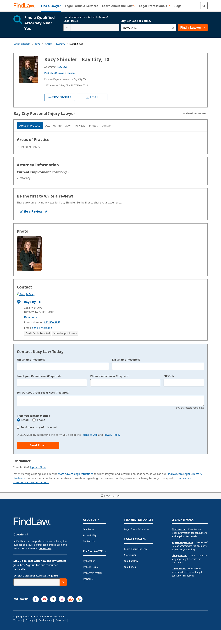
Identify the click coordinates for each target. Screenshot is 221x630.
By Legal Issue (91, 566)
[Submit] (63, 582)
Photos (93, 125)
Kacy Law (60, 44)
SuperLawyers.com (182, 542)
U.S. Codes (130, 566)
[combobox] (91, 27)
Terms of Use (89, 435)
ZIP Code (169, 376)
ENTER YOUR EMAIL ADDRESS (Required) (36, 575)
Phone (41, 420)
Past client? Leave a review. (59, 73)
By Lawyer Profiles (92, 572)
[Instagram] (62, 599)
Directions (30, 317)
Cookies (60, 620)
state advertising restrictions (75, 474)
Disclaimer (45, 620)
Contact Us (89, 541)
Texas (37, 44)
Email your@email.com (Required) (39, 376)
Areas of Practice (29, 125)
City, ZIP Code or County (136, 21)
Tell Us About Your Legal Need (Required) (43, 392)
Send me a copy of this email (39, 427)
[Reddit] (70, 599)
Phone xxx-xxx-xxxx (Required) (109, 376)
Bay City (48, 44)
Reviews (80, 125)
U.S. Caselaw (131, 560)
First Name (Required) (31, 359)
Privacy (30, 620)
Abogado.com (179, 555)
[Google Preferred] (79, 599)
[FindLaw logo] (25, 6)
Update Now (38, 467)
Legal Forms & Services (136, 529)
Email (25, 420)
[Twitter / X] (53, 599)
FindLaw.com (179, 529)
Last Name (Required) (126, 359)
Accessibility (89, 535)
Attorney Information (58, 125)
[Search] (204, 5)
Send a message (42, 328)
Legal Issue (70, 21)
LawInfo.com (179, 568)
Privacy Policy (112, 435)
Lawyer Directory (21, 44)
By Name (88, 578)
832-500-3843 (52, 322)
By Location (89, 560)
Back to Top (112, 495)
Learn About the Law (135, 548)
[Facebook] (36, 599)
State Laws (130, 554)
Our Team (88, 529)
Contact (106, 125)
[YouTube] (44, 599)
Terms (17, 620)
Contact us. (45, 548)
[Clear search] (172, 27)
